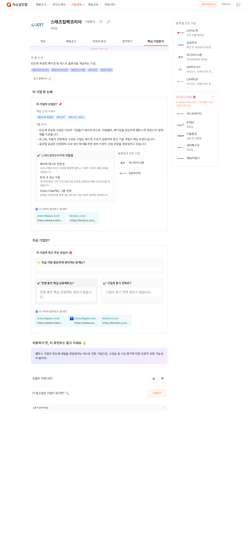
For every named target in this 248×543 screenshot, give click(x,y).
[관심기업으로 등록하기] (101, 21)
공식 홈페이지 (40, 78)
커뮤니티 (110, 4)
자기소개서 (58, 4)
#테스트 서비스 (76, 117)
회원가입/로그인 (209, 4)
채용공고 (41, 4)
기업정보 (77, 4)
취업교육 (93, 4)
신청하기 (157, 393)
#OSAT (61, 117)
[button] (99, 407)
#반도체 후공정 (45, 117)
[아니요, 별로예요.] (162, 378)
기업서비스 (226, 4)
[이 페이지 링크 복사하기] (108, 21)
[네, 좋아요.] (153, 378)
